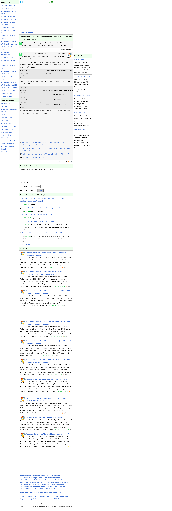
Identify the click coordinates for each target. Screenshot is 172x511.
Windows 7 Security (8, 57)
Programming (49, 482)
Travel (51, 499)
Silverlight (66, 482)
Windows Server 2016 (9, 85)
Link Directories (7, 132)
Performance (34, 482)
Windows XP (54, 488)
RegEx (22, 499)
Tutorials (32, 484)
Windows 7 (30, 32)
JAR (48, 496)
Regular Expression (8, 129)
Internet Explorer (7, 96)
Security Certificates (8, 126)
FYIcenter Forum (7, 152)
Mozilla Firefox (60, 480)
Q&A (32, 499)
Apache (48, 475)
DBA (36, 496)
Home (22, 32)
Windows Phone (26, 486)
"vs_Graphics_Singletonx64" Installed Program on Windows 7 (44, 208)
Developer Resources (9, 109)
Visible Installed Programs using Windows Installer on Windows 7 (45, 154)
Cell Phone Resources (9, 141)
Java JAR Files (6, 117)
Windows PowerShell (8, 16)
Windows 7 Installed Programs (34, 157)
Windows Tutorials (7, 115)
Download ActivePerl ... (82, 112)
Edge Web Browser (8, 8)
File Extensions (6, 123)
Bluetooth (56, 475)
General (41, 478)
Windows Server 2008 (9, 91)
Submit (40, 190)
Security (58, 482)
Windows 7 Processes (9, 74)
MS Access (24, 482)
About (40, 492)
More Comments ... (26, 244)
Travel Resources (7, 143)
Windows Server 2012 (9, 88)
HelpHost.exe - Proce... (82, 95)
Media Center (39, 480)
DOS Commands (26, 478)
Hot (26, 492)
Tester (22, 496)
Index (46, 492)
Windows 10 (41, 484)
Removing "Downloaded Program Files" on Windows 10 (42, 233)
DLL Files (4, 120)
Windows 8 (60, 484)
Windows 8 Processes (9, 44)
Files (56, 496)
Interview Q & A (6, 135)
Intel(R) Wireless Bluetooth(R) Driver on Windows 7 (40, 221)
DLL (52, 496)
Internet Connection (52, 478)
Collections (33, 492)
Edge (35, 478)
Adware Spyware (38, 475)
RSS (50, 492)
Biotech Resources (8, 138)
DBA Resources (7, 112)
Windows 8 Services (8, 41)
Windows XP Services (9, 82)
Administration (25, 475)
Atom (55, 492)
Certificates (63, 496)
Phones (45, 499)
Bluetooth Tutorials (8, 5)
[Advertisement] (10, 180)
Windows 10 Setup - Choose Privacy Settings (38, 214)
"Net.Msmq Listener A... (82, 76)
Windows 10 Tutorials (9, 19)
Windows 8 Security (8, 27)
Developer (29, 496)
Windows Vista (6, 94)
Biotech (38, 499)
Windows (42, 496)
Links (28, 499)
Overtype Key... (79, 59)
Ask (59, 492)
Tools (26, 484)
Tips (21, 484)
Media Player (49, 480)
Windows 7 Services (8, 71)
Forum (60, 499)
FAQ (56, 499)
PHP (41, 482)
